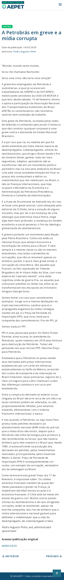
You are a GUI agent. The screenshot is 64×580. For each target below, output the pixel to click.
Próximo (54, 556)
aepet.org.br (9, 545)
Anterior (10, 556)
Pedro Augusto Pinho (24, 51)
